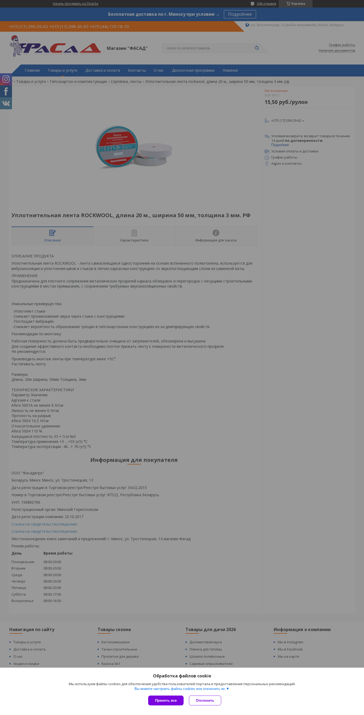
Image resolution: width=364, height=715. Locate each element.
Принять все (166, 700)
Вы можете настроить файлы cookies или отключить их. (180, 689)
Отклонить (205, 700)
